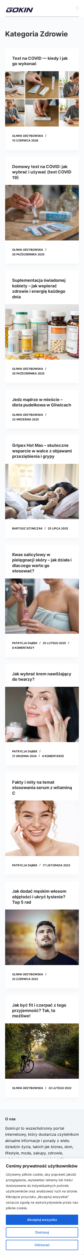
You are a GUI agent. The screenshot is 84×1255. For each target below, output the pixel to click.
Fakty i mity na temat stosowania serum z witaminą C (42, 788)
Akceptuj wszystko (42, 1220)
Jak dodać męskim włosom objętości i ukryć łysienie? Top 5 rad (39, 897)
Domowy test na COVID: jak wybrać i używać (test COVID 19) (41, 172)
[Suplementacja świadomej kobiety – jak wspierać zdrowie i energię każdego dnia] (42, 332)
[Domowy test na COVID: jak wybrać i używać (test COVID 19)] (42, 212)
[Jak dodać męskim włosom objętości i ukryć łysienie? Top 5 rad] (42, 937)
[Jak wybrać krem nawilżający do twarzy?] (42, 714)
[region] (42, 1206)
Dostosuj (42, 1232)
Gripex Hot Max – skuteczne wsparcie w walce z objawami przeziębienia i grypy (42, 451)
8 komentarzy (23, 647)
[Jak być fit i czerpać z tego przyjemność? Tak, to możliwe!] (42, 1051)
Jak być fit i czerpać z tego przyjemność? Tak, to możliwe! (39, 1011)
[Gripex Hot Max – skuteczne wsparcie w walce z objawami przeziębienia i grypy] (42, 491)
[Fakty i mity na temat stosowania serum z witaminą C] (42, 828)
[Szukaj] (77, 8)
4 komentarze (53, 756)
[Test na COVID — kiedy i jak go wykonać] (42, 99)
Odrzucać (42, 1245)
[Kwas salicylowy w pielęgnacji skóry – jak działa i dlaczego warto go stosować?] (42, 606)
